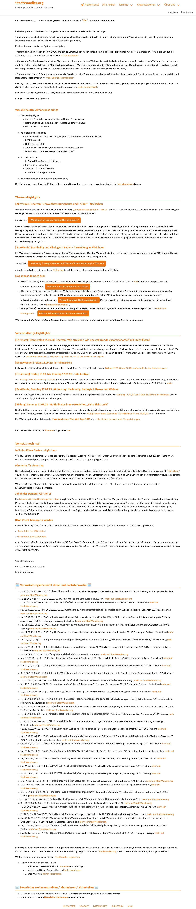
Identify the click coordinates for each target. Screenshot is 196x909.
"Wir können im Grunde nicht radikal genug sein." (54, 220)
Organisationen (146, 4)
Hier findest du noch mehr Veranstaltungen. (118, 419)
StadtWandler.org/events (67, 857)
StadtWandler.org (107, 851)
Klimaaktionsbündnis (56, 305)
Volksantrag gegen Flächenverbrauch (77, 300)
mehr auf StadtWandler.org (33, 595)
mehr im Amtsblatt (87, 87)
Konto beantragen (72, 870)
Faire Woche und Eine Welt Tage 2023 (71, 419)
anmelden (65, 866)
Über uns (169, 4)
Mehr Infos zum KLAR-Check (32, 537)
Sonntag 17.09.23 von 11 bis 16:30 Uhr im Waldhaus (143, 395)
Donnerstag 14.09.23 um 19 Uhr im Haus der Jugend (77, 356)
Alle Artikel (108, 4)
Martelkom (173, 471)
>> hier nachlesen (69, 55)
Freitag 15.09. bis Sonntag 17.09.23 (38, 379)
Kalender (49, 430)
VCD (136, 281)
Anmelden (173, 12)
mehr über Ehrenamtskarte (59, 78)
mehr (169, 383)
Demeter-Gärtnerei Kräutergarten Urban (39, 499)
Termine (123, 4)
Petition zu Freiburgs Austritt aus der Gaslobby (62, 313)
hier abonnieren (126, 184)
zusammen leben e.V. (36, 356)
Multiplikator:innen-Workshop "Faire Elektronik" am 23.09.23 (117, 414)
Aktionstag (58, 270)
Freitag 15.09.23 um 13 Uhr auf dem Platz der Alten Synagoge (136, 368)
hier (85, 20)
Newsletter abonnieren (56, 897)
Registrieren (187, 12)
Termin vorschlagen (52, 874)
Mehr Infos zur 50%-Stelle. (31, 531)
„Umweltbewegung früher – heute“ (91, 210)
